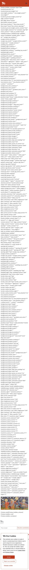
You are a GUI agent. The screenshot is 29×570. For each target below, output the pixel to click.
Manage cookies (8, 565)
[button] (26, 3)
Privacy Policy (9, 552)
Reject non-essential (9, 561)
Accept (9, 557)
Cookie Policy (21, 550)
